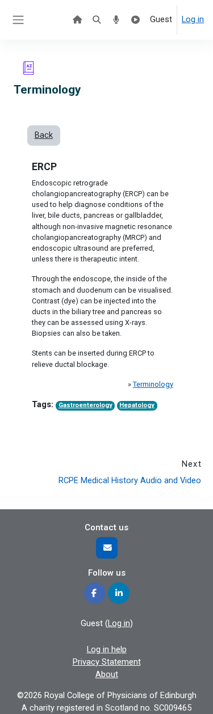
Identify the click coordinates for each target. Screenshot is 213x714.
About (106, 674)
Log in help (107, 649)
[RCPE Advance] (135, 20)
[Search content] (96, 20)
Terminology (153, 384)
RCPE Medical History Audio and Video (130, 480)
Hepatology (136, 405)
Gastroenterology (85, 405)
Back (44, 135)
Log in (193, 19)
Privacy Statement (107, 662)
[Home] (77, 20)
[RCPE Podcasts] (116, 20)
